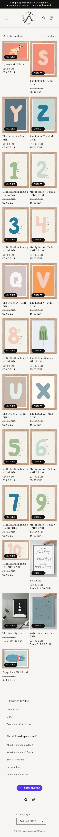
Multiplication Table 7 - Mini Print (15, 526)
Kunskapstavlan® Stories (21, 752)
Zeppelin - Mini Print (15, 672)
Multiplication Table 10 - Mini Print (14, 565)
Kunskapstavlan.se (17, 774)
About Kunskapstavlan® (20, 745)
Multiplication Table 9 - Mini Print (43, 526)
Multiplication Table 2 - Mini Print (42, 193)
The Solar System (12, 633)
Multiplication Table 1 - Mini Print (15, 193)
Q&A (9, 717)
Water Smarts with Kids (41, 635)
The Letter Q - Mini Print (14, 304)
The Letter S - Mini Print (41, 82)
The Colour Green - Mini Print (42, 360)
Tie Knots (35, 580)
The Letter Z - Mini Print (41, 138)
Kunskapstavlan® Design (33, 831)
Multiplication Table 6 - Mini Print (43, 471)
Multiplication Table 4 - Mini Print (42, 249)
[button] (6, 18)
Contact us (13, 709)
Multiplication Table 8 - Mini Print (15, 360)
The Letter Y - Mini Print (13, 138)
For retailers (13, 767)
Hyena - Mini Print (13, 64)
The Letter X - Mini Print (41, 415)
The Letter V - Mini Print (41, 304)
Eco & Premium (15, 759)
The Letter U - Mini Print (14, 415)
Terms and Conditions (19, 724)
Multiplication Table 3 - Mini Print (15, 249)
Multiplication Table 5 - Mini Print (15, 471)
